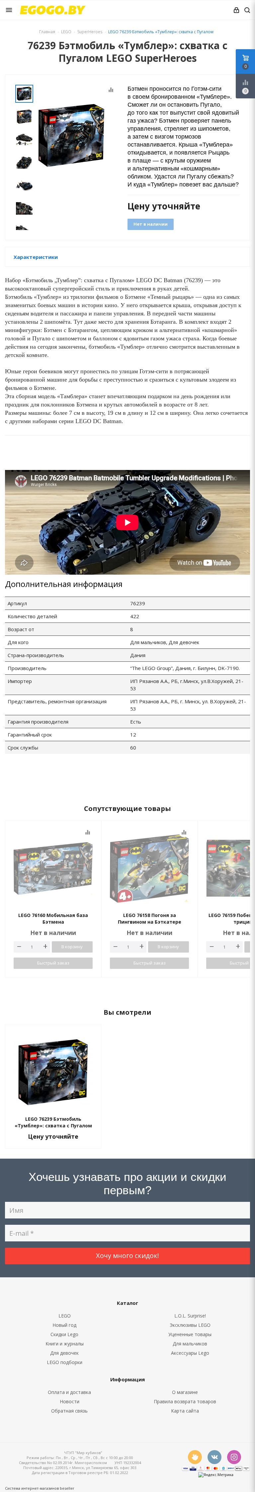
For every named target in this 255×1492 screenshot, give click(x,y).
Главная (47, 32)
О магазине (185, 1392)
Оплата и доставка (69, 1392)
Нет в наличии (150, 224)
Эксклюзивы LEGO (190, 1325)
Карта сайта (185, 1411)
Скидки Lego (64, 1334)
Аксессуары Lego (190, 1353)
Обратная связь (69, 1411)
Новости (69, 1401)
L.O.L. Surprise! (190, 1316)
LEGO (64, 1316)
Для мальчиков (190, 1343)
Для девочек (64, 1353)
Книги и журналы (64, 1343)
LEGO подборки (64, 1362)
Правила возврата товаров (185, 1401)
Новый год (64, 1325)
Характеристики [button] (36, 257)
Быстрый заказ (53, 963)
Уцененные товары (190, 1334)
